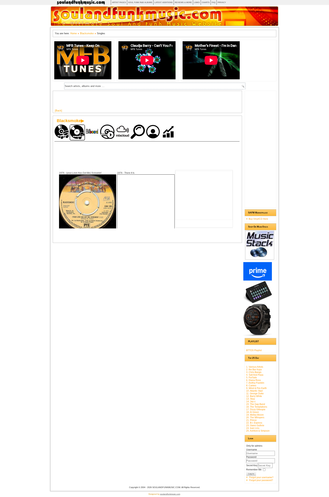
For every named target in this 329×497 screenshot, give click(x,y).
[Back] (58, 110)
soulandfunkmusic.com (170, 494)
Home (73, 33)
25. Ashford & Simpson (258, 430)
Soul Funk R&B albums (140, 2)
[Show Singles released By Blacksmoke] (77, 132)
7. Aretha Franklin (255, 383)
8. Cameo (251, 385)
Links (197, 2)
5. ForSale (251, 377)
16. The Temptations (256, 407)
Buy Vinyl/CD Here (258, 219)
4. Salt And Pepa (254, 375)
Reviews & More (183, 2)
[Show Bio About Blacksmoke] (153, 132)
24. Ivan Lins (252, 428)
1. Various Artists (254, 367)
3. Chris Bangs (253, 372)
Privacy (222, 2)
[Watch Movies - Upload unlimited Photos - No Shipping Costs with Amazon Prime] (257, 279)
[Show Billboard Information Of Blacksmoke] (92, 132)
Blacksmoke (87, 33)
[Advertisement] (124, 101)
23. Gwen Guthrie (255, 425)
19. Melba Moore (255, 415)
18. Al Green (252, 412)
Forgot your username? (261, 477)
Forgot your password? (261, 480)
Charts (206, 2)
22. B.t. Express (254, 422)
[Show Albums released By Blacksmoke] (62, 132)
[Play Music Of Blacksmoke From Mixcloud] (123, 132)
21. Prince (251, 420)
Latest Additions (163, 2)
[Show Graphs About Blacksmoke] (168, 132)
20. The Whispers (255, 417)
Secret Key (252, 465)
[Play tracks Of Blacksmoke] (107, 132)
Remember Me (254, 469)
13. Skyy (250, 399)
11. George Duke (255, 393)
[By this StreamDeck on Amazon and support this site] (257, 302)
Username (251, 449)
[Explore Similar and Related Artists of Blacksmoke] (138, 132)
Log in (251, 474)
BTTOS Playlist (254, 350)
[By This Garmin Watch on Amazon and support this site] (257, 335)
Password (251, 457)
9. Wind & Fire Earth (256, 388)
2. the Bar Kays (254, 369)
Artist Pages (119, 2)
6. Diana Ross (253, 380)
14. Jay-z (251, 401)
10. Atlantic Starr (254, 391)
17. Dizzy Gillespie (255, 409)
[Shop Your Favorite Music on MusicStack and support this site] (259, 258)
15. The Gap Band (255, 404)
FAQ (214, 2)
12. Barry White (254, 396)
